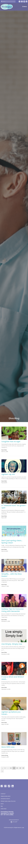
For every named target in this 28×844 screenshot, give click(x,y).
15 (23, 768)
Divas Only (3, 808)
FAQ (2, 806)
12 (14, 768)
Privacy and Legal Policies (8, 801)
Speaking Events (5, 798)
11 (11, 768)
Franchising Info (5, 796)
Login (23, 827)
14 (20, 768)
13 (17, 768)
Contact (3, 793)
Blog (2, 803)
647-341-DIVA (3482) (7, 815)
